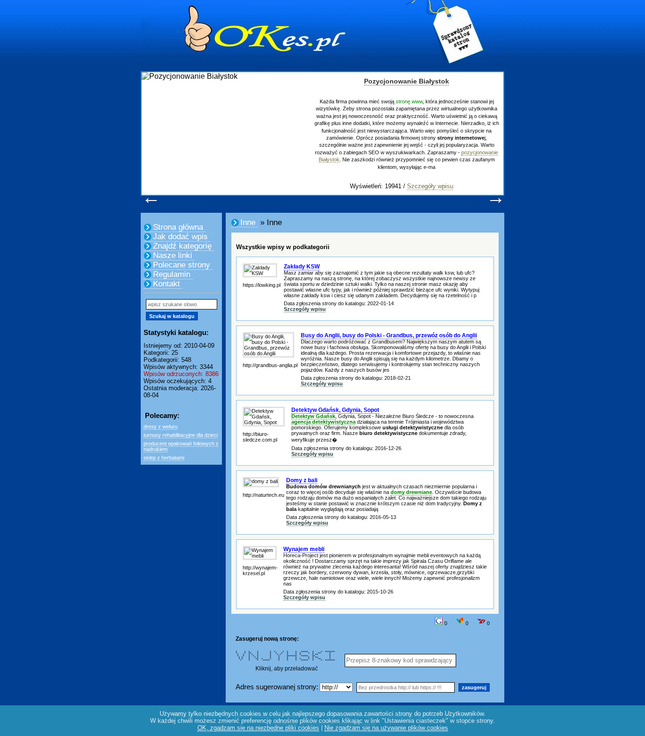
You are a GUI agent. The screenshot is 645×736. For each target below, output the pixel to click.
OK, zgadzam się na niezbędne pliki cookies (258, 727)
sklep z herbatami (164, 457)
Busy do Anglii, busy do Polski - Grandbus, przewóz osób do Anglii (389, 335)
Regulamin (171, 274)
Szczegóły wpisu (430, 186)
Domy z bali (301, 480)
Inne (247, 222)
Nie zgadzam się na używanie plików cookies (386, 727)
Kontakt (166, 283)
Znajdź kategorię (182, 246)
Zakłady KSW (302, 266)
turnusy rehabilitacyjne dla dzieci (181, 435)
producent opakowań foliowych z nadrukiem (181, 446)
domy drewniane (411, 492)
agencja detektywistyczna (323, 422)
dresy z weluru (161, 426)
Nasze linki (172, 255)
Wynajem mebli (303, 549)
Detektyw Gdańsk (313, 416)
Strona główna (178, 227)
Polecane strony (181, 264)
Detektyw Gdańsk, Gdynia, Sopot (335, 410)
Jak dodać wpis (180, 236)
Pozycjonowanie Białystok (406, 81)
